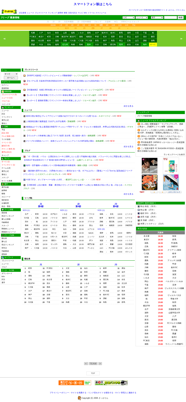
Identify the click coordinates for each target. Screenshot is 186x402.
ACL (116, 22)
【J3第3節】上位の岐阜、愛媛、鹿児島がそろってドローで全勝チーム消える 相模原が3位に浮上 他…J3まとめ (74, 185)
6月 (89, 25)
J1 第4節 (41, 205)
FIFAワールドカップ (130, 22)
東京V (41, 37)
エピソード (6, 197)
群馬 (121, 33)
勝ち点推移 (6, 219)
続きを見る (128, 106)
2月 (66, 25)
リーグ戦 (28, 198)
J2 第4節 (78, 205)
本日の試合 (142, 229)
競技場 (4, 213)
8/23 (67, 28)
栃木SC (105, 33)
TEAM (93, 363)
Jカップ (97, 22)
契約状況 (5, 200)
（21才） (161, 224)
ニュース (30, 13)
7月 (95, 25)
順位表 (4, 238)
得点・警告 (6, 206)
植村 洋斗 (144, 213)
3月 (72, 25)
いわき (81, 33)
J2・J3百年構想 (84, 22)
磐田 (153, 37)
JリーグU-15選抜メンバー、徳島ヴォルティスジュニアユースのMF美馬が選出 (60, 141)
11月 (120, 25)
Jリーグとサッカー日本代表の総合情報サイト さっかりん (152, 10)
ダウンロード (7, 273)
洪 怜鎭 (143, 220)
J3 (59, 22)
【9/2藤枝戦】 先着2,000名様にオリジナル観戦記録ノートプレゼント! (56, 90)
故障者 (60, 13)
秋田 (57, 33)
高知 (49, 44)
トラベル (91, 13)
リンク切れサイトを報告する (100, 393)
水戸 (97, 33)
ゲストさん (180, 10)
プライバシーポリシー (59, 393)
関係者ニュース (8, 229)
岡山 (121, 40)
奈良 (97, 40)
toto (85, 13)
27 (102, 28)
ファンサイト (7, 117)
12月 (126, 25)
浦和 (129, 33)
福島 (73, 33)
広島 (129, 40)
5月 (84, 25)
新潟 (121, 37)
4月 (78, 25)
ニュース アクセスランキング (153, 120)
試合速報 (22, 13)
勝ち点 (4, 241)
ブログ (4, 267)
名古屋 (41, 40)
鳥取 (113, 40)
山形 (65, 33)
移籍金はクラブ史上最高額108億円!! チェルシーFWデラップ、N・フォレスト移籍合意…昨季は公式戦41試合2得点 (75, 127)
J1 (48, 22)
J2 (53, 22)
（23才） (151, 220)
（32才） (153, 206)
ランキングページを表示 (174, 154)
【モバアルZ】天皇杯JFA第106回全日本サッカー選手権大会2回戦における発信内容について (66, 81)
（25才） (153, 213)
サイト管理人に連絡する (125, 393)
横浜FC (73, 37)
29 (119, 28)
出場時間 (5, 203)
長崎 (81, 44)
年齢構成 (5, 222)
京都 (65, 40)
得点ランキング (8, 216)
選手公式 (5, 120)
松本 (105, 37)
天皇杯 (108, 22)
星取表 (4, 254)
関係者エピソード (9, 232)
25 (84, 28)
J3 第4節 (116, 205)
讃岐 (145, 40)
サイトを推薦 (7, 181)
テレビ (80, 13)
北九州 (65, 44)
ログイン (5, 85)
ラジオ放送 (6, 139)
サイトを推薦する (78, 393)
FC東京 (33, 37)
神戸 (105, 40)
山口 (137, 40)
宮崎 (105, 44)
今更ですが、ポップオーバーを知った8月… (45, 180)
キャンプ (5, 155)
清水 (145, 37)
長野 (113, 37)
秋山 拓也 (144, 206)
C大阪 (81, 40)
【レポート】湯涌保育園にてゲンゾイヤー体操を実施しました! (53, 100)
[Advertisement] (93, 57)
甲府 (97, 37)
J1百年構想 (69, 22)
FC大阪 (89, 40)
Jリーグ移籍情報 (144, 116)
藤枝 (33, 40)
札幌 (33, 33)
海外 (145, 44)
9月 (107, 25)
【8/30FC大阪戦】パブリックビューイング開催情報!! (49, 75)
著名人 (4, 123)
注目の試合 (72, 13)
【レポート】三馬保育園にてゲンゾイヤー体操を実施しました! (53, 95)
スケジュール (100, 13)
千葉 (145, 33)
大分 (97, 44)
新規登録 (5, 88)
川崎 (57, 37)
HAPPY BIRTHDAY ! (146, 203)
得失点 (4, 248)
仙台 (49, 33)
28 (110, 28)
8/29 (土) (26, 210)
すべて (153, 44)
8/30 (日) (101, 229)
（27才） (151, 210)
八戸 (41, 33)
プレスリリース (41, 13)
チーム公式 (6, 168)
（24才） (153, 217)
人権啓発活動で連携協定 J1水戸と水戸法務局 (46, 121)
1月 (61, 25)
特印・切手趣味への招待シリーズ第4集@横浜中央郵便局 (50, 165)
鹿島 (89, 33)
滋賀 (57, 40)
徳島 (153, 40)
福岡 (57, 44)
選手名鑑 (5, 187)
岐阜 (49, 40)
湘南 (81, 37)
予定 (133, 25)
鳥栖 (73, 44)
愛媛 (33, 44)
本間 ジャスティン (148, 224)
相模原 (89, 37)
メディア (5, 178)
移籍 (65, 13)
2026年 (53, 25)
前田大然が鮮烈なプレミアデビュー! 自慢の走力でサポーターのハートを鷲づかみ (61, 116)
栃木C (113, 33)
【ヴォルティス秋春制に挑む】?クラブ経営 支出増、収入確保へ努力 (56, 136)
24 (76, 28)
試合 (3, 114)
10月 (113, 25)
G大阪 (73, 40)
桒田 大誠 (144, 217)
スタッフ (5, 226)
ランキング (52, 13)
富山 (129, 37)
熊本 (89, 44)
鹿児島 (113, 44)
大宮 (137, 33)
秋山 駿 (143, 210)
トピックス (6, 104)
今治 (41, 44)
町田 (49, 37)
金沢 (137, 37)
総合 (129, 44)
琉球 (121, 44)
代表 (137, 44)
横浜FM (65, 37)
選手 (3, 283)
